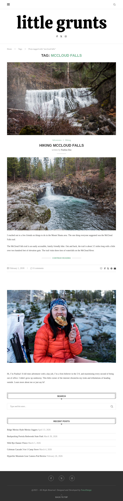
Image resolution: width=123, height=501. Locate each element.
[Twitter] (61, 36)
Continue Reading (61, 258)
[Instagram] (66, 36)
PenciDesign (86, 490)
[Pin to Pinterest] (111, 268)
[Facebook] (57, 36)
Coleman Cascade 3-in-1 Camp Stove (23, 449)
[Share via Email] (115, 268)
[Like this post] (101, 268)
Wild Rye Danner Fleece (17, 443)
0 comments (38, 268)
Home (9, 49)
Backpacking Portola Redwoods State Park (25, 436)
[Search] (114, 4)
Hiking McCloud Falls (61, 145)
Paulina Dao (66, 150)
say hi (41, 382)
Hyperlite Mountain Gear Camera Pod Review (26, 456)
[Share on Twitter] (108, 268)
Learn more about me (23, 382)
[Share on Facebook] (104, 268)
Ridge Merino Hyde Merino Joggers (22, 430)
